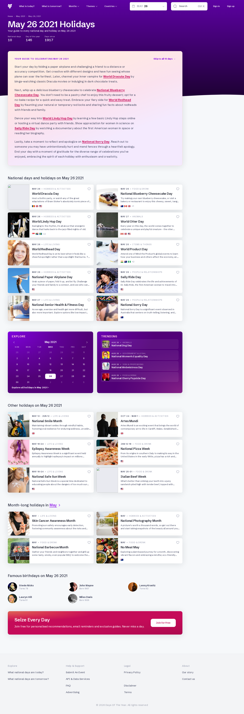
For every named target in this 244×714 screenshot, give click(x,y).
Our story (187, 672)
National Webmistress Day (127, 367)
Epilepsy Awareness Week (51, 449)
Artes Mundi (129, 421)
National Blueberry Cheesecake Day (146, 194)
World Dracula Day (116, 76)
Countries (109, 6)
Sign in (216, 6)
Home (10, 16)
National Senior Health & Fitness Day (58, 305)
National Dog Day (122, 345)
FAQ (68, 685)
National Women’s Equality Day (130, 356)
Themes (90, 6)
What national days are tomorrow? (28, 678)
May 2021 (20, 16)
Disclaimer (130, 685)
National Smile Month (47, 421)
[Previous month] (14, 342)
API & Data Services (78, 678)
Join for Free (163, 622)
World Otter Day (132, 221)
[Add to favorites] (89, 189)
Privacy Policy (132, 672)
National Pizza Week (136, 449)
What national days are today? (26, 672)
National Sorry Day (96, 141)
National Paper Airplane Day (52, 277)
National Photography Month (141, 521)
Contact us (188, 678)
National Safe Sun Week (49, 476)
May (53, 505)
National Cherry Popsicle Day (129, 378)
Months (73, 6)
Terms (128, 692)
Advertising (73, 692)
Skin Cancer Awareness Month (53, 521)
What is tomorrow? (52, 6)
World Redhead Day (46, 249)
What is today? (27, 6)
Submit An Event (75, 672)
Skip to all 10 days (163, 58)
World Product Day (134, 249)
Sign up (231, 6)
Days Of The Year (116, 705)
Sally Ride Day (25, 128)
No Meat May (130, 547)
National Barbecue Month (50, 547)
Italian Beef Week (133, 476)
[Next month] (87, 342)
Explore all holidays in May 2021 (29, 387)
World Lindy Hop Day (58, 118)
